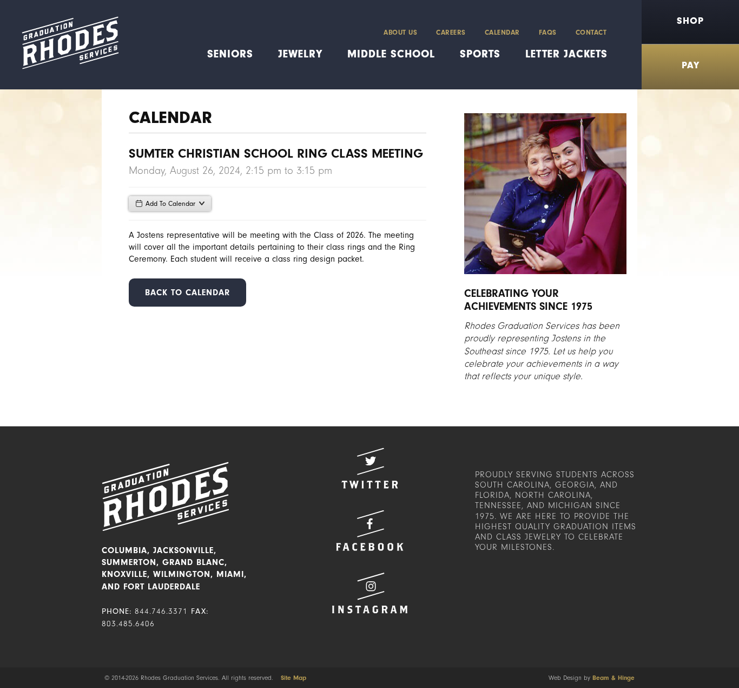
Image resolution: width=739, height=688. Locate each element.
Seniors (230, 54)
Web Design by (592, 677)
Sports (480, 54)
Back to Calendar (187, 292)
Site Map (293, 677)
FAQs (548, 32)
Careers (451, 32)
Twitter (369, 468)
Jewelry (300, 54)
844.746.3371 (161, 611)
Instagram (369, 593)
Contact (591, 32)
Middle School (391, 54)
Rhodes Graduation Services (66, 44)
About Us (400, 32)
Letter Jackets (566, 54)
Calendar (502, 32)
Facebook (369, 530)
